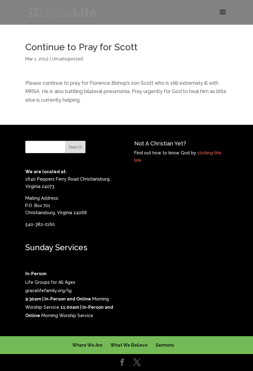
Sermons (165, 345)
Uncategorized (67, 58)
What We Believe (128, 345)
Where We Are (87, 345)
